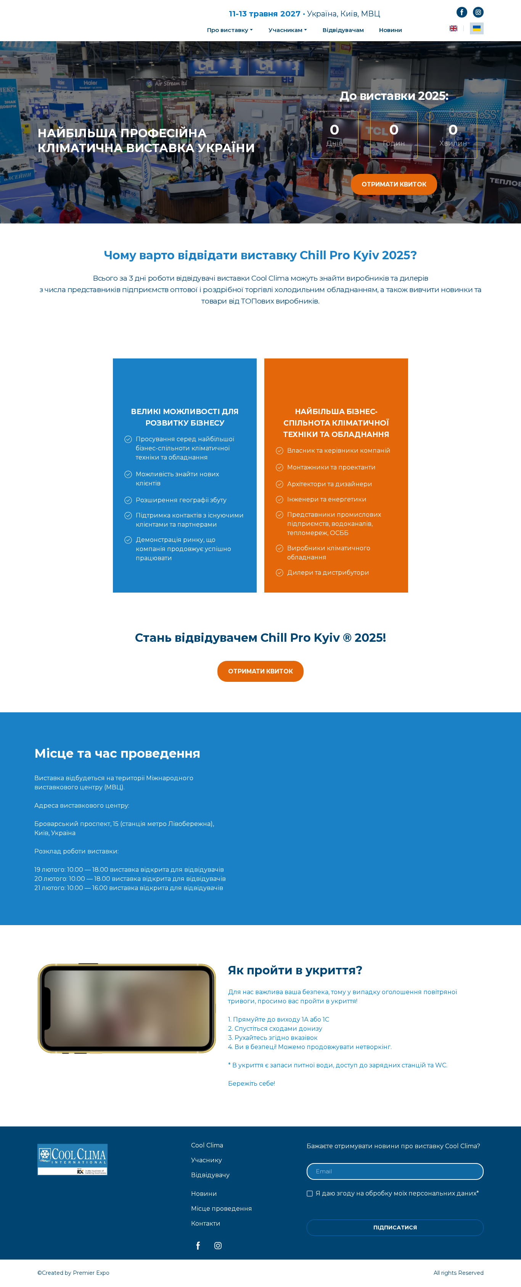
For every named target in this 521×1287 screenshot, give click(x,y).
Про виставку (227, 30)
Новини (390, 30)
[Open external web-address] (390, 818)
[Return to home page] (100, 20)
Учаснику (206, 1160)
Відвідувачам (343, 30)
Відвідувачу (210, 1175)
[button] (462, 12)
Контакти (205, 1223)
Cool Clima (207, 1145)
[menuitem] (453, 28)
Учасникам (285, 30)
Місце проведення (221, 1208)
